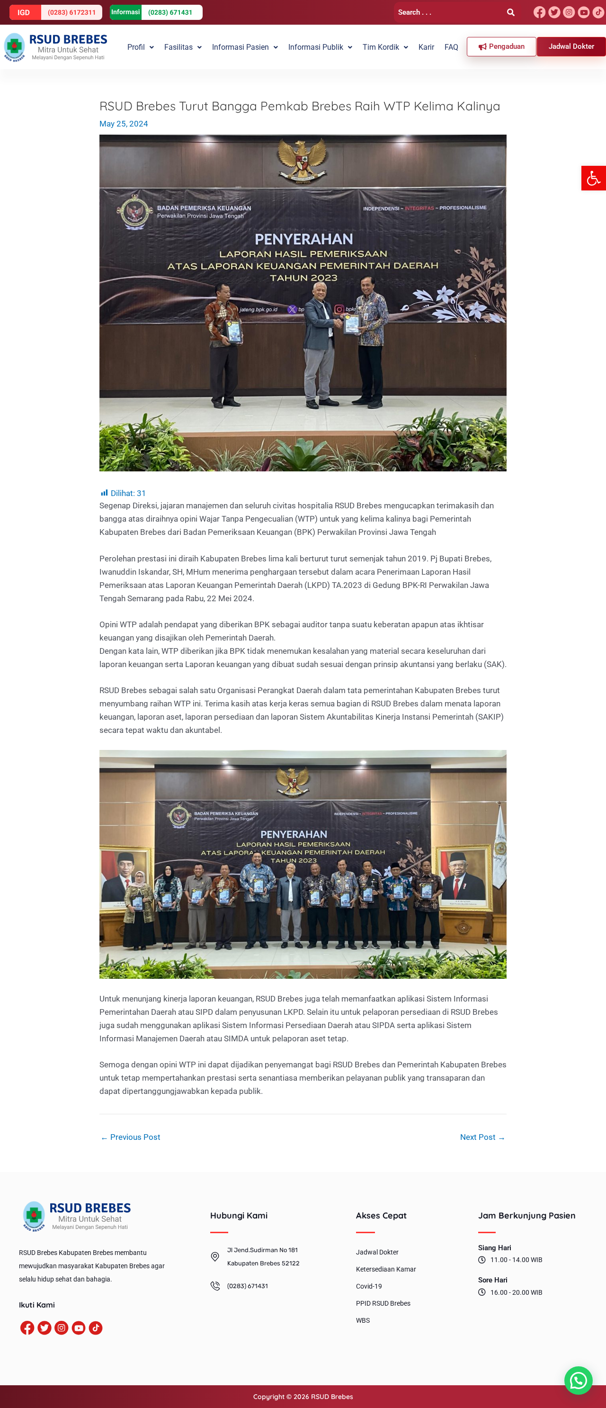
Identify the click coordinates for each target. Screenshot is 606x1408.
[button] (593, 178)
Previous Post (130, 1137)
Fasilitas (178, 47)
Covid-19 (369, 1286)
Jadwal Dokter (377, 1252)
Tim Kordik (381, 47)
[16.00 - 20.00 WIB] (482, 1292)
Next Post (483, 1137)
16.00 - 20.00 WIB (516, 1292)
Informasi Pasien (240, 47)
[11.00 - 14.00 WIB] (482, 1260)
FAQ (451, 47)
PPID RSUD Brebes (383, 1303)
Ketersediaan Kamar (386, 1269)
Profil (136, 47)
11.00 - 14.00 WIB (516, 1260)
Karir (426, 47)
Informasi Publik (315, 47)
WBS (363, 1320)
